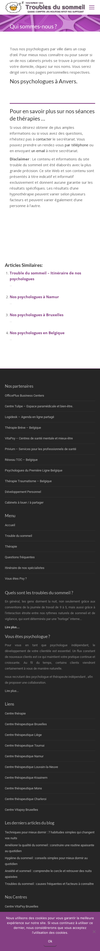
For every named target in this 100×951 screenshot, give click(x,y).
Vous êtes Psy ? (16, 578)
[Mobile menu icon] (91, 7)
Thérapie (11, 546)
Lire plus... (12, 691)
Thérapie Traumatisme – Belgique (28, 481)
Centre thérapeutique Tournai (24, 745)
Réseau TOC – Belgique (21, 460)
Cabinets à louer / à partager (24, 502)
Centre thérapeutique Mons (23, 788)
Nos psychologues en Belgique (37, 332)
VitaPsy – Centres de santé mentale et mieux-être (39, 438)
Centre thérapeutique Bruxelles (26, 724)
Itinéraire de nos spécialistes (24, 568)
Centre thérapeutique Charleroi (25, 799)
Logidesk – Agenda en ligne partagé (29, 417)
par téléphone (76, 144)
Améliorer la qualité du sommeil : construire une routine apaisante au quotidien (49, 848)
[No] (94, 931)
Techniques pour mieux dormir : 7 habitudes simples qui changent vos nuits (49, 835)
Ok (50, 941)
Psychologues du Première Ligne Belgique (33, 470)
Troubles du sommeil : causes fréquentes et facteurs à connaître (49, 884)
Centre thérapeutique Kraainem (26, 777)
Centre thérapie (15, 713)
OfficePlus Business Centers (24, 395)
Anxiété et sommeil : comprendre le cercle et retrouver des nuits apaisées (48, 874)
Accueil (10, 525)
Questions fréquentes (20, 557)
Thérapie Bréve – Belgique (23, 427)
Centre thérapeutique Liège (23, 735)
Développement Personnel (23, 492)
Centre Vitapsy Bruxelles (21, 809)
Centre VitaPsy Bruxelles (21, 906)
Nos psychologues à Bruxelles (36, 314)
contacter (44, 139)
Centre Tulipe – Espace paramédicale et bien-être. (39, 406)
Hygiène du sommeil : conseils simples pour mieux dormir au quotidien (46, 861)
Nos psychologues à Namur (34, 296)
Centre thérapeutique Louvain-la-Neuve (31, 767)
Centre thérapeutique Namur (24, 756)
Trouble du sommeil (18, 536)
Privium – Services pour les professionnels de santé (40, 449)
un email (38, 150)
